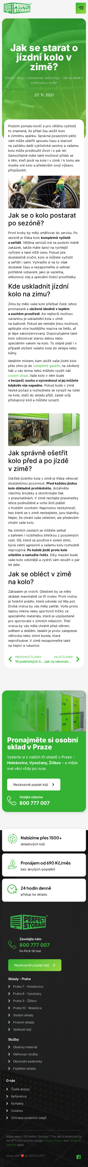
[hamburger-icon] (81, 8)
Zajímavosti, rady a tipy (43, 78)
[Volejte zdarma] (11, 800)
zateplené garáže (46, 366)
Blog (20, 78)
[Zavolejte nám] (12, 945)
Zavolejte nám (30, 939)
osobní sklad (18, 375)
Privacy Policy (53, 1140)
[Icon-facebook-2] (78, 1157)
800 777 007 (34, 803)
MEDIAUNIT (37, 1155)
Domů (9, 78)
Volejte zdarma (31, 797)
